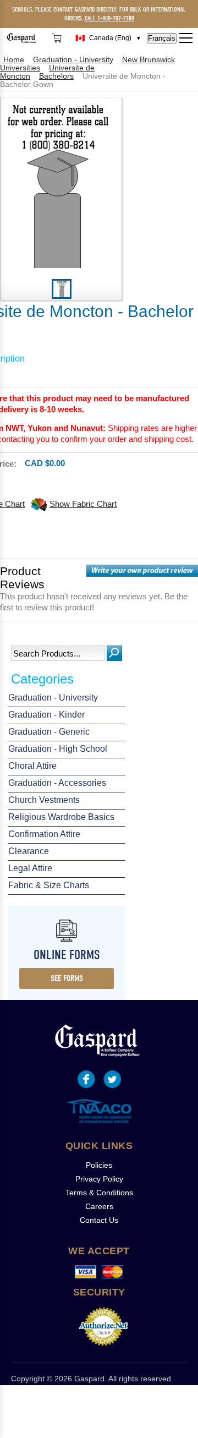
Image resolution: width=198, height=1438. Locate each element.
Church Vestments (44, 800)
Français (161, 38)
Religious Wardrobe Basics (61, 817)
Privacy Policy (99, 1178)
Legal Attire (30, 868)
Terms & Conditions (99, 1192)
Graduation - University (53, 697)
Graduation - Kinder (46, 714)
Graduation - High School (57, 748)
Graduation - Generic (49, 731)
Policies (99, 1165)
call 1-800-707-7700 (109, 18)
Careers (99, 1206)
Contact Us (99, 1220)
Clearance (28, 851)
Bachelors (56, 76)
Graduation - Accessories (57, 783)
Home (13, 60)
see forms (67, 978)
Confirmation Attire (44, 834)
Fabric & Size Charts (48, 885)
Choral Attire (32, 765)
